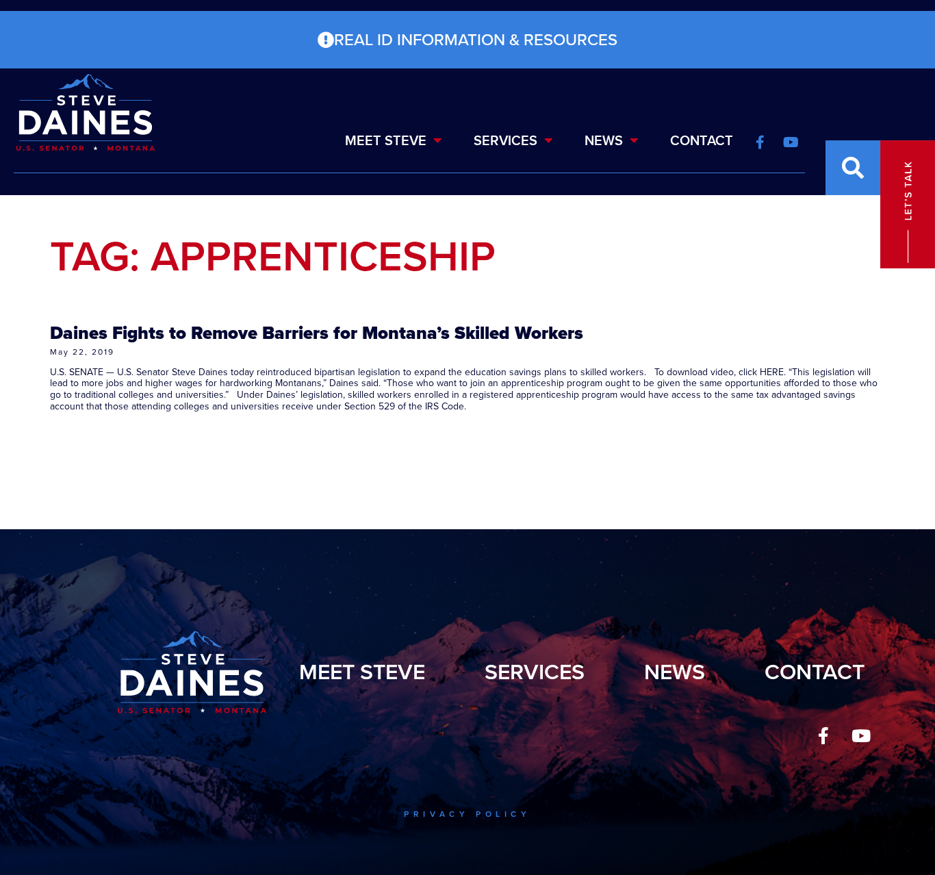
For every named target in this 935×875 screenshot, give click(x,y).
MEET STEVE (385, 140)
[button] (852, 167)
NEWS (604, 140)
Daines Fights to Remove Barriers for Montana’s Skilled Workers (316, 333)
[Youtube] (861, 736)
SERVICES (505, 140)
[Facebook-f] (823, 736)
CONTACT (701, 140)
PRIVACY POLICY (467, 814)
